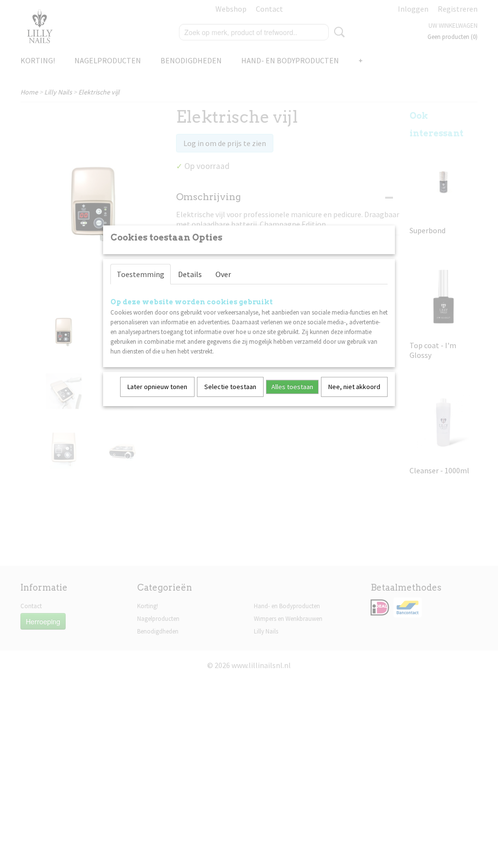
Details (190, 274)
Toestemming (140, 274)
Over (223, 274)
